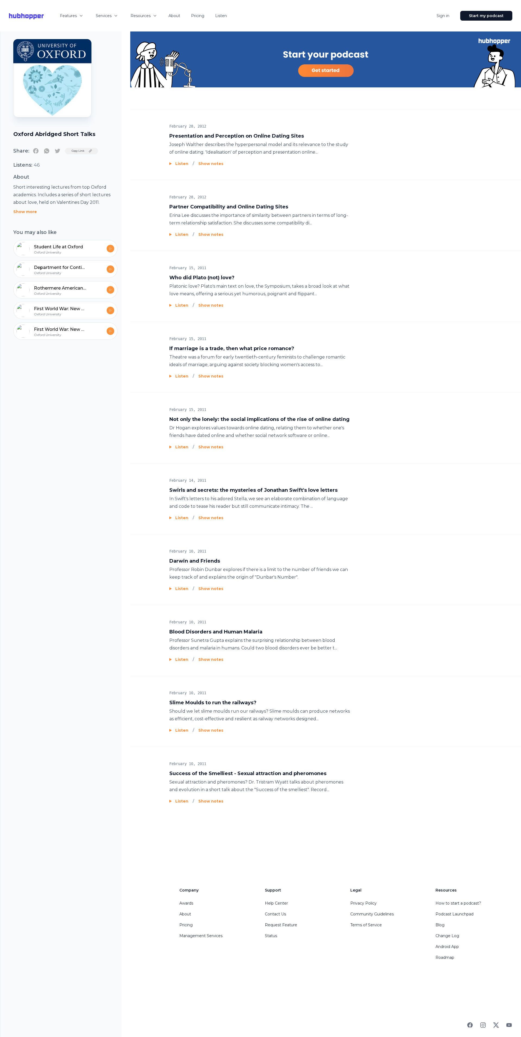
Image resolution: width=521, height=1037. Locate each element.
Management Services (201, 935)
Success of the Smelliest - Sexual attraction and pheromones (247, 773)
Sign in (443, 15)
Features (68, 15)
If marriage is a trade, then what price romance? (231, 348)
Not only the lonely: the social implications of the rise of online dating (259, 419)
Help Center (276, 903)
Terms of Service (366, 924)
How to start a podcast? (458, 903)
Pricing (197, 15)
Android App (447, 946)
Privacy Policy (363, 903)
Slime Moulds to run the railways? (212, 703)
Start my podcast (486, 15)
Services (104, 15)
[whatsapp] (46, 151)
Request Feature (281, 924)
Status (271, 935)
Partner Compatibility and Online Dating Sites (228, 207)
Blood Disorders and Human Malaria (215, 632)
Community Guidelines (372, 914)
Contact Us (275, 914)
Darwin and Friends (194, 561)
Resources (141, 15)
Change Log (447, 935)
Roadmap (445, 957)
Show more (25, 211)
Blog (440, 924)
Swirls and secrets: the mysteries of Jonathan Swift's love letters (253, 490)
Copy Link (78, 150)
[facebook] (36, 151)
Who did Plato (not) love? (201, 278)
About (174, 15)
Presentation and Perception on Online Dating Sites (236, 136)
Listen (221, 15)
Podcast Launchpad (455, 914)
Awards (186, 903)
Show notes (210, 163)
